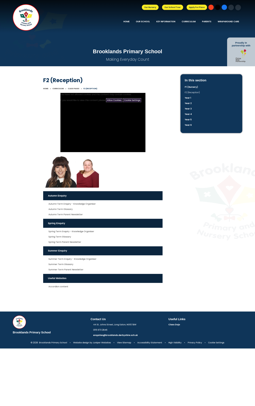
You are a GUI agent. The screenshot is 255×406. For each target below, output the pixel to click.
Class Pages (73, 88)
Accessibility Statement (149, 342)
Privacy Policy (195, 342)
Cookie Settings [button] (216, 342)
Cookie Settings (132, 100)
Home (45, 88)
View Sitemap (124, 342)
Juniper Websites (102, 342)
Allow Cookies (114, 100)
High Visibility (175, 342)
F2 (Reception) (90, 88)
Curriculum (58, 88)
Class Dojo (174, 324)
